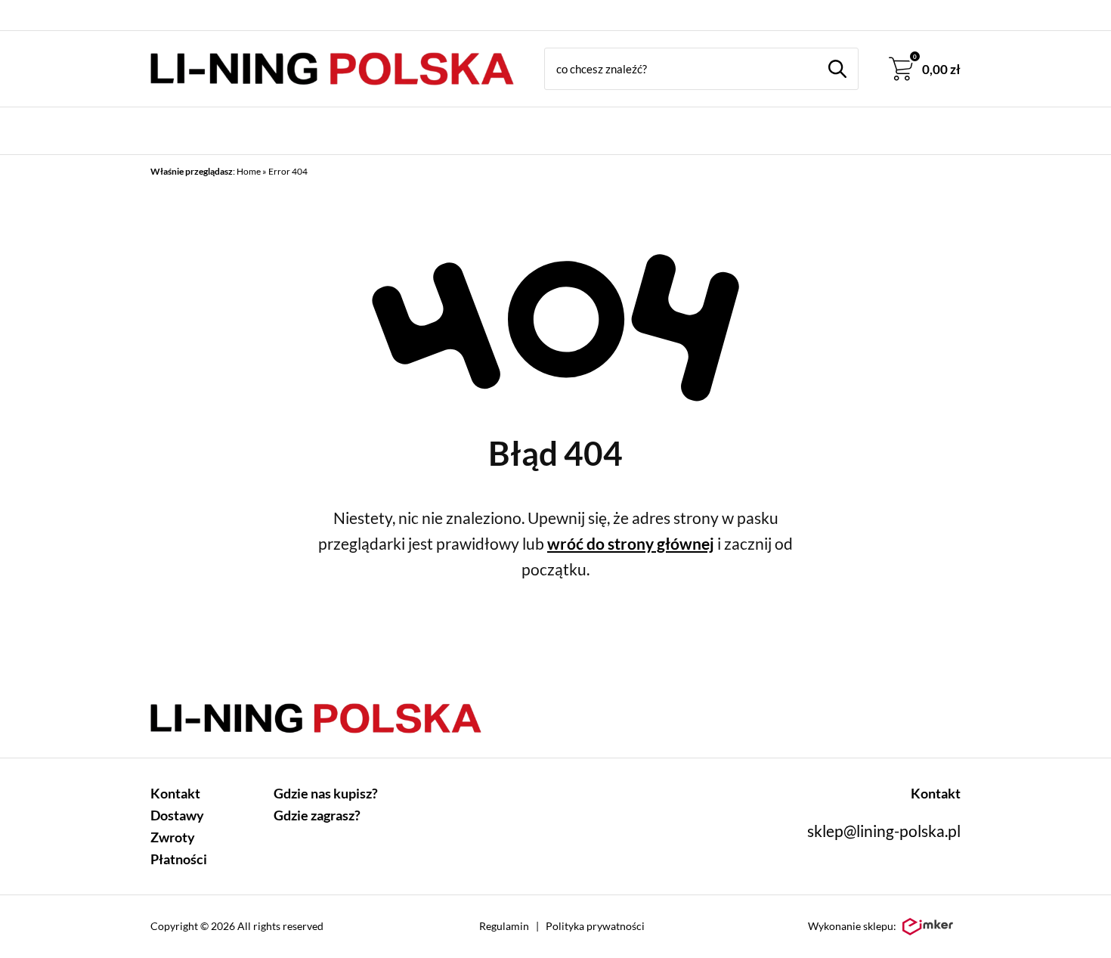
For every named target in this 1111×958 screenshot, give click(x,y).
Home (249, 171)
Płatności (178, 859)
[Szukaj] (837, 69)
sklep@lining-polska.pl (884, 830)
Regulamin (504, 925)
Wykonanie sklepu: (852, 925)
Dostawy (177, 815)
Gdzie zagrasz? (317, 815)
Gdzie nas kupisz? (326, 793)
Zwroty (172, 837)
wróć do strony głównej (630, 543)
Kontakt (175, 793)
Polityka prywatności (595, 925)
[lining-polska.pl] (332, 68)
